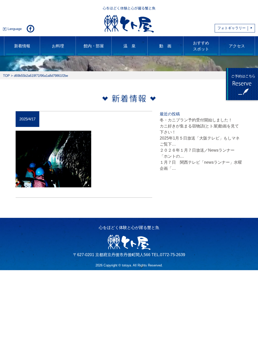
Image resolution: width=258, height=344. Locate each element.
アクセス (237, 46)
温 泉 (129, 46)
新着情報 (22, 46)
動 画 (165, 46)
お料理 (58, 46)
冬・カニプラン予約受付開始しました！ (196, 120)
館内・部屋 (94, 46)
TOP (6, 76)
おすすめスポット (201, 46)
